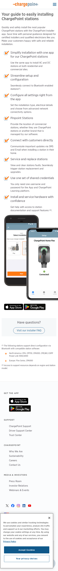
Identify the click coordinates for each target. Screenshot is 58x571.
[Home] (25, 4)
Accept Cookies (27, 550)
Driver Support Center (20, 430)
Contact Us (14, 464)
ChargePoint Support (20, 426)
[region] (26, 540)
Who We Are (16, 451)
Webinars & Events (19, 490)
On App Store (18, 401)
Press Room (15, 481)
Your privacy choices (27, 558)
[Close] (49, 517)
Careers (13, 460)
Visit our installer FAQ (29, 330)
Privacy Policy (9, 541)
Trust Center (15, 435)
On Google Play (20, 408)
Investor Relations (18, 485)
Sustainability (16, 455)
